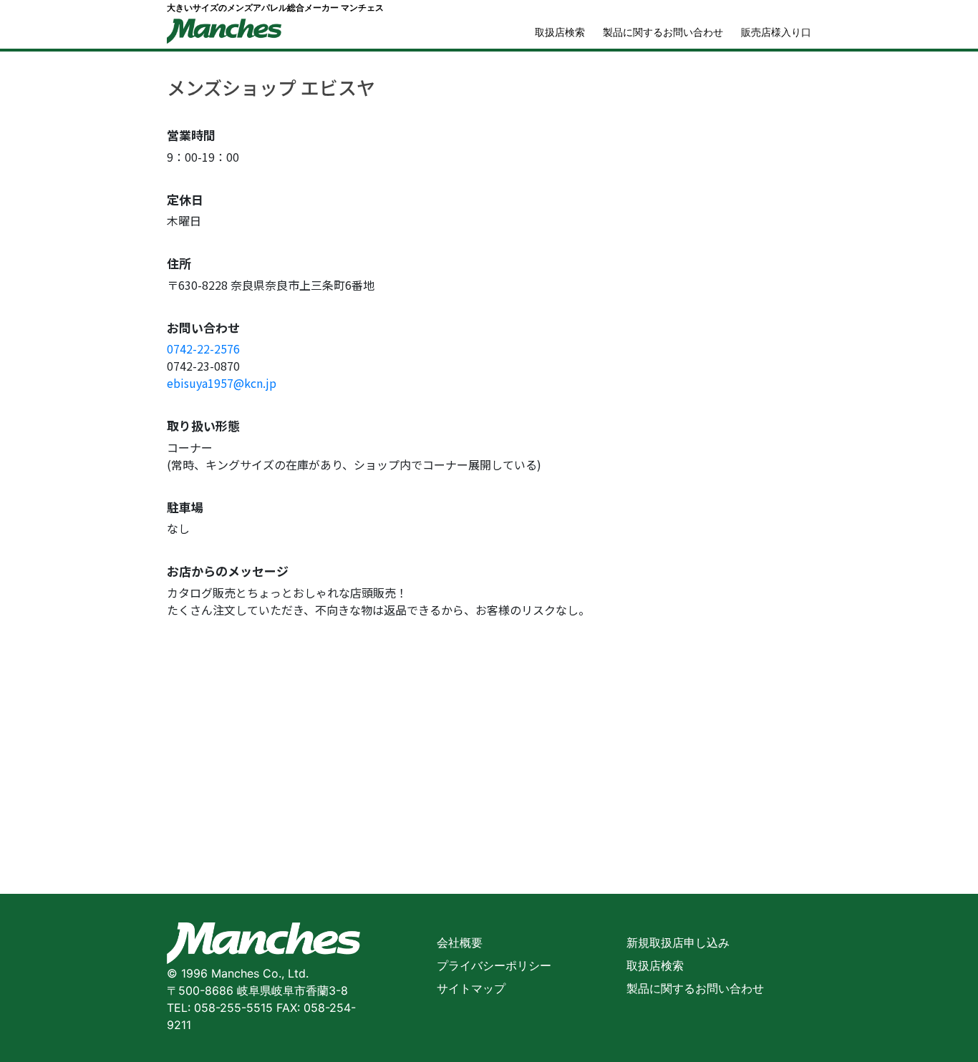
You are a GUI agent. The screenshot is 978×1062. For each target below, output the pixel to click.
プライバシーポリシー (494, 965)
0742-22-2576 (203, 348)
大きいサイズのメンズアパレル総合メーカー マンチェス (275, 7)
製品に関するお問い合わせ (663, 32)
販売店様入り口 (776, 32)
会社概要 (460, 942)
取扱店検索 (560, 32)
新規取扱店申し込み (678, 942)
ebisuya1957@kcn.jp (221, 382)
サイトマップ (471, 988)
